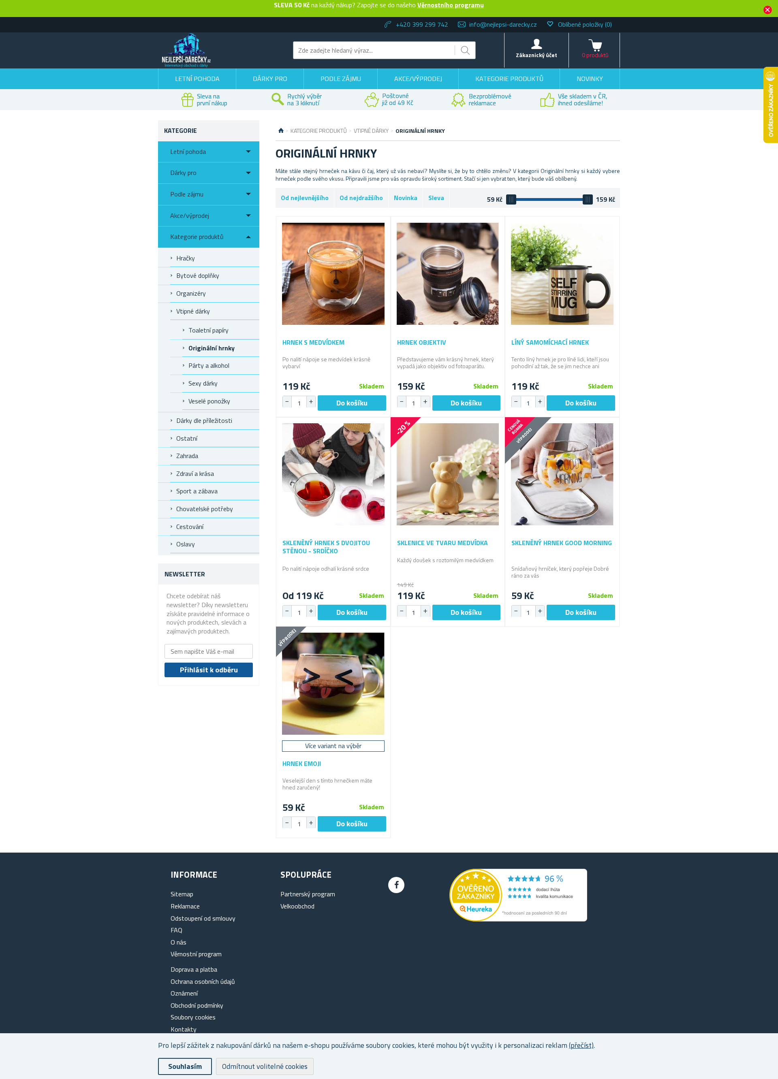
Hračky (185, 258)
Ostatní (186, 438)
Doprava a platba (194, 969)
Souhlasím (185, 1066)
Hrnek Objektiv (421, 342)
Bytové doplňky (197, 275)
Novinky (590, 78)
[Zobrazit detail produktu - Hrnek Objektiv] (448, 274)
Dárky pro (270, 78)
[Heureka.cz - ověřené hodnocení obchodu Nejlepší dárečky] (518, 919)
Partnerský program (307, 894)
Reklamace (185, 906)
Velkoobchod (297, 906)
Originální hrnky (211, 348)
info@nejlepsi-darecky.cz (503, 24)
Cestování (189, 526)
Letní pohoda (197, 78)
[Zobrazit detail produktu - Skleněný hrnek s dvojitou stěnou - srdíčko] (333, 474)
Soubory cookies (193, 1017)
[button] (310, 401)
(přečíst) (581, 1045)
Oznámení (184, 993)
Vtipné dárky (193, 311)
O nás (178, 942)
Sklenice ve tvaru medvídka (442, 543)
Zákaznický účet (536, 55)
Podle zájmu (341, 78)
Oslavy (185, 544)
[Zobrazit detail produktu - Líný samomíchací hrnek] (562, 274)
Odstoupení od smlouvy (203, 918)
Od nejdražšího (361, 198)
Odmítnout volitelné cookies (265, 1066)
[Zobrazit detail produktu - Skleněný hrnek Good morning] (562, 474)
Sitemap (182, 894)
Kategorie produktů (509, 78)
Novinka (405, 198)
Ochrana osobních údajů (203, 981)
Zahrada (187, 456)
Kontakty (184, 1029)
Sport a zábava (197, 491)
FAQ (176, 930)
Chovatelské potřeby (204, 509)
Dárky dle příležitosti (204, 420)
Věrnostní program (196, 954)
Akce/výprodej (418, 78)
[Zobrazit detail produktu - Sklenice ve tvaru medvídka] (448, 474)
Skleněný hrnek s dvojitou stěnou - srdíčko (326, 546)
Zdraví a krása (195, 473)
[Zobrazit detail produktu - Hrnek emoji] (333, 684)
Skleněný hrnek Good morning (561, 543)
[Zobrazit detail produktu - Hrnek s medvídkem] (333, 274)
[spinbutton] (299, 403)
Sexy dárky (203, 383)
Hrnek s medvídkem (313, 342)
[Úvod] (281, 131)
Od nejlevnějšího (305, 198)
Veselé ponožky (209, 401)
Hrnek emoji (301, 764)
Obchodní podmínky (197, 1005)
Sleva (436, 198)
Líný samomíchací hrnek (550, 342)
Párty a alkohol (208, 365)
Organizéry (191, 293)
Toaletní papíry (208, 330)
